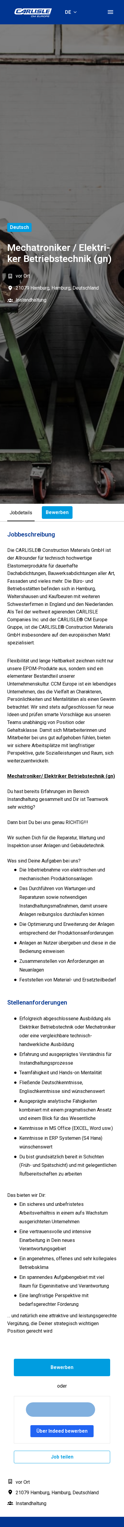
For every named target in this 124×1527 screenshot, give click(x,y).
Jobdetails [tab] (21, 513)
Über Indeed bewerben (62, 1431)
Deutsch (19, 227)
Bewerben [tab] (57, 512)
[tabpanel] (62, 1019)
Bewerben (62, 1367)
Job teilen (62, 1457)
